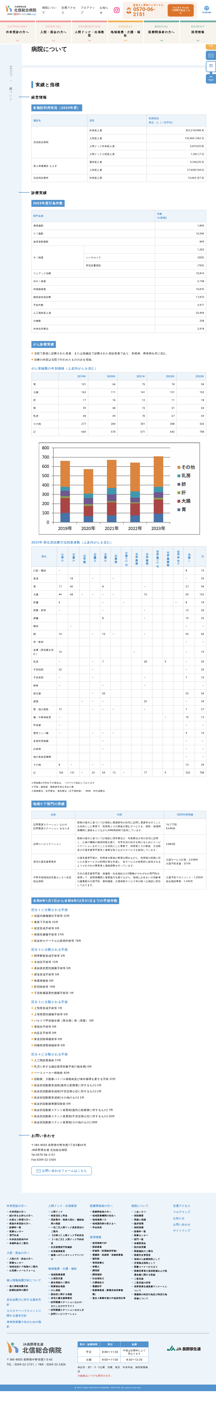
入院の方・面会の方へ (21, 1258)
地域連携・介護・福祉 (125, 31)
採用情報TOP (99, 1243)
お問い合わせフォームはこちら (64, 1170)
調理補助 (97, 1274)
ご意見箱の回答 (142, 1282)
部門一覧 (139, 1239)
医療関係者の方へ (161, 29)
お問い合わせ (181, 1224)
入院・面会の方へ (53, 29)
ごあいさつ (140, 1211)
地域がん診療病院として (147, 1259)
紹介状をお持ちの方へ (21, 1215)
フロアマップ (181, 1212)
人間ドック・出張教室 (89, 31)
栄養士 (96, 1266)
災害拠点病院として (144, 1263)
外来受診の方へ (17, 29)
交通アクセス (181, 1205)
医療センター (16, 1231)
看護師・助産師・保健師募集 (107, 1255)
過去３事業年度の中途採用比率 (109, 1298)
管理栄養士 (98, 1262)
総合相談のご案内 (60, 1282)
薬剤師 (96, 1258)
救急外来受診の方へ (20, 1223)
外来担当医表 (18, 1239)
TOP (210, 80)
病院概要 (139, 1215)
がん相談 (55, 1290)
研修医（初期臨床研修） (105, 1251)
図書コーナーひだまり (146, 1267)
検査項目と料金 (59, 1215)
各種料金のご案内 (18, 1243)
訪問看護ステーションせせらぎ (67, 1310)
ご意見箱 (139, 1278)
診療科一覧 (15, 1227)
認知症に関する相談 (61, 1294)
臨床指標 (139, 1223)
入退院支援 (57, 1278)
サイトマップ (181, 1230)
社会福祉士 (98, 1278)
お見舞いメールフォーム (22, 1270)
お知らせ (179, 1218)
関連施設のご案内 (143, 1251)
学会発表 (97, 1227)
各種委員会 (140, 1243)
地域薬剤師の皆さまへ (104, 1223)
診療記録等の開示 (18, 1290)
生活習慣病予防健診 (61, 1247)
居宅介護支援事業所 (61, 1298)
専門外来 (14, 1235)
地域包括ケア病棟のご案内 (23, 1266)
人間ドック (57, 1211)
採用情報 (198, 29)
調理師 (96, 1270)
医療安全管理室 (142, 1255)
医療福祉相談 (58, 1286)
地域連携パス (99, 1219)
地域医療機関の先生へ (104, 1215)
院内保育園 (140, 1247)
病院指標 (139, 1227)
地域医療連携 (58, 1274)
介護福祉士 (98, 1282)
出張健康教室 (58, 1251)
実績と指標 (140, 1219)
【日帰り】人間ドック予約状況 (67, 1235)
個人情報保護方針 (18, 1286)
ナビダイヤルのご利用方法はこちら (180, 10)
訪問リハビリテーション (64, 1314)
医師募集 (97, 1247)
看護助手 (97, 1286)
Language (206, 12)
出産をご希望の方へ (20, 1219)
